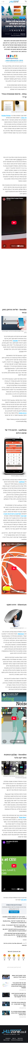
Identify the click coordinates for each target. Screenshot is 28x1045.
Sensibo (15, 341)
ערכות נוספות (23, 413)
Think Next (22, 817)
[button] (25, 1)
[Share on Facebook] (22, 30)
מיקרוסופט (13, 817)
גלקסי (21, 822)
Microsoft (19, 943)
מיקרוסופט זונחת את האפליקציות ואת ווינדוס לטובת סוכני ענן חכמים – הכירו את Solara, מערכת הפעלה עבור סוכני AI (15, 935)
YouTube (14, 943)
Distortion (22, 34)
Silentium (21, 634)
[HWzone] (14, 1)
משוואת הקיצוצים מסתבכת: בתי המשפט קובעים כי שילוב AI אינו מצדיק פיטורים (18, 1013)
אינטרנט (21, 351)
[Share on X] (19, 30)
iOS (9, 370)
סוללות (14, 754)
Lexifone (21, 482)
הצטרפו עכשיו (14, 911)
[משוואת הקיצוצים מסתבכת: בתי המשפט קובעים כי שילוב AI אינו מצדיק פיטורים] (6, 1013)
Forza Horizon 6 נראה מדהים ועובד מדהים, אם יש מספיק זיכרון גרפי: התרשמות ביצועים (15, 930)
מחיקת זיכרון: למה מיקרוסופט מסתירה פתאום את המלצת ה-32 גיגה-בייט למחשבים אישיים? (15, 917)
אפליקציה (7, 368)
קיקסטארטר (19, 159)
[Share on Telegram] (15, 30)
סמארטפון (25, 777)
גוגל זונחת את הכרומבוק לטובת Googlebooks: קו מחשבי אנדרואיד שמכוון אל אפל (18, 995)
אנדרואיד (5, 943)
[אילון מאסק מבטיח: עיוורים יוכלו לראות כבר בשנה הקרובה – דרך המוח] (6, 1004)
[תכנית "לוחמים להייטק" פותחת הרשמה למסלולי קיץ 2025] (6, 977)
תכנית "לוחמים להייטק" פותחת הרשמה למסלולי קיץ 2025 (19, 976)
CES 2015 (22, 17)
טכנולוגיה (16, 17)
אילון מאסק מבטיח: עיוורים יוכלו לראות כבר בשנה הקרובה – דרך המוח (18, 1004)
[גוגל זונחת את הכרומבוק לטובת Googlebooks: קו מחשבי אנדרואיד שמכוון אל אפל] (6, 995)
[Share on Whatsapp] (17, 30)
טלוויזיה (9, 800)
